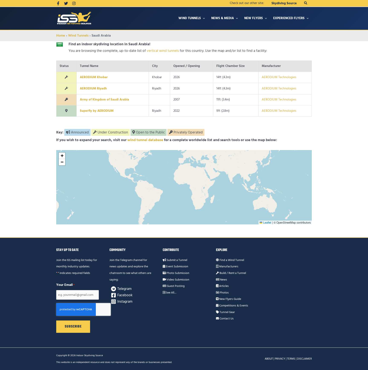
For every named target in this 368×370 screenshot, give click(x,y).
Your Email (65, 284)
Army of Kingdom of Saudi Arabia (104, 99)
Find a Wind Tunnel (231, 260)
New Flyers (253, 18)
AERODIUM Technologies (279, 77)
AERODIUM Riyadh (93, 88)
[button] (306, 3)
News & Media (222, 18)
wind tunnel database (145, 140)
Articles (223, 286)
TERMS (291, 359)
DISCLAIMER (304, 359)
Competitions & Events (233, 305)
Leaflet (266, 222)
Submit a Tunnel (176, 260)
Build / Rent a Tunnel (232, 273)
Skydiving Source (284, 3)
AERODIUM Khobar (94, 77)
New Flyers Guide (229, 299)
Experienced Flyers (289, 18)
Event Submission (176, 266)
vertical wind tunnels (163, 50)
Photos (224, 293)
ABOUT (269, 359)
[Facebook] (58, 3)
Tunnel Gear (227, 312)
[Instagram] (74, 3)
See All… (170, 293)
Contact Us (226, 318)
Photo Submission (177, 273)
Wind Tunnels (189, 18)
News (223, 280)
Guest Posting (175, 286)
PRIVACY (280, 359)
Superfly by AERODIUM (97, 111)
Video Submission (177, 280)
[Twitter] (66, 3)
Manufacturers (228, 266)
